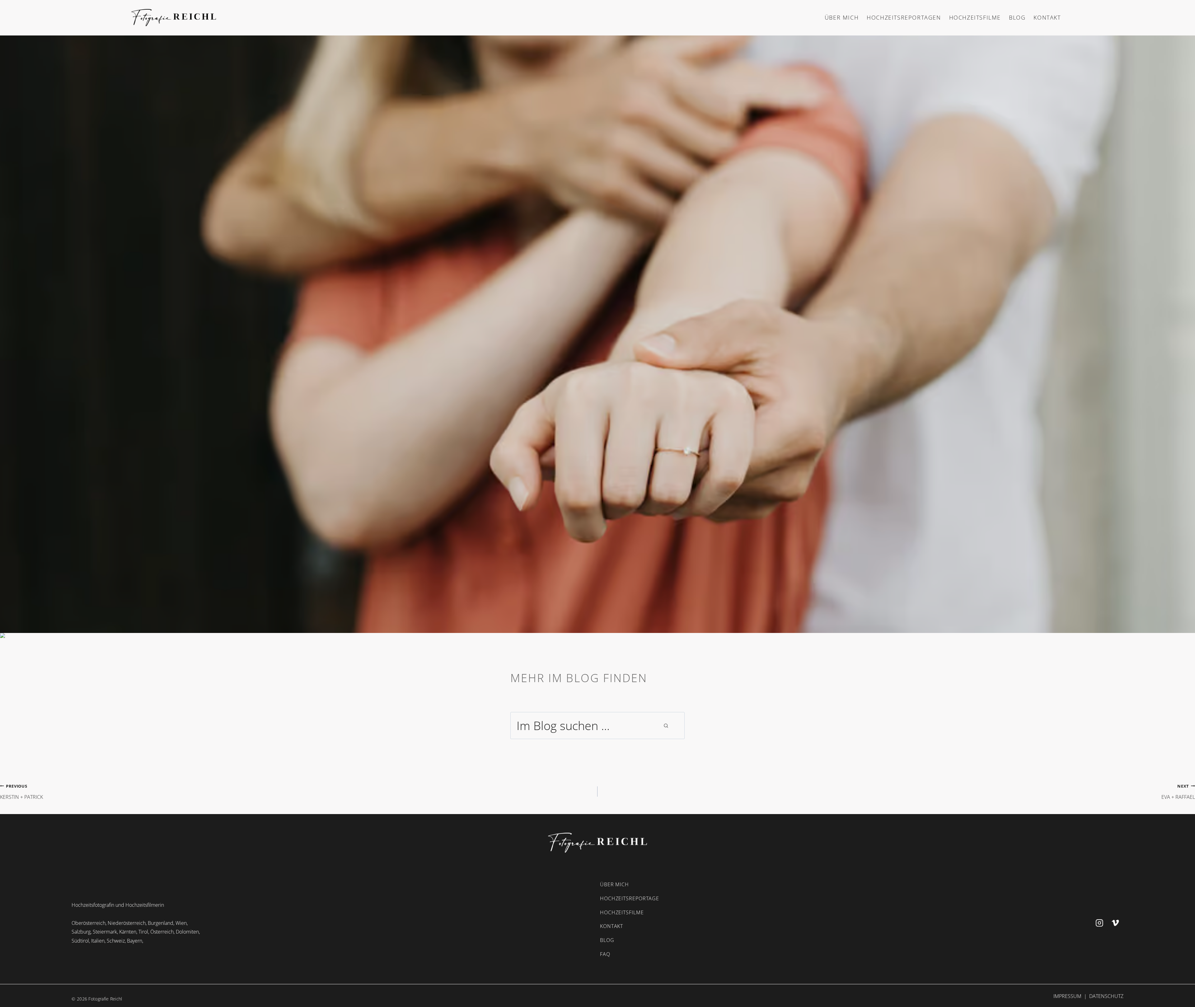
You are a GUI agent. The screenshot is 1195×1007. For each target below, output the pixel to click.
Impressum (1067, 996)
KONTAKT (1047, 17)
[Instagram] (1099, 923)
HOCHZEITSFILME (975, 17)
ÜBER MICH (842, 17)
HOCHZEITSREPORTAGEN (904, 17)
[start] (597, 843)
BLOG (1017, 17)
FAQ (605, 954)
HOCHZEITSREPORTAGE (629, 898)
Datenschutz (1106, 996)
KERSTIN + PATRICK (21, 792)
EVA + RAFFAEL (1178, 792)
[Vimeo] (1115, 923)
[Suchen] (666, 725)
